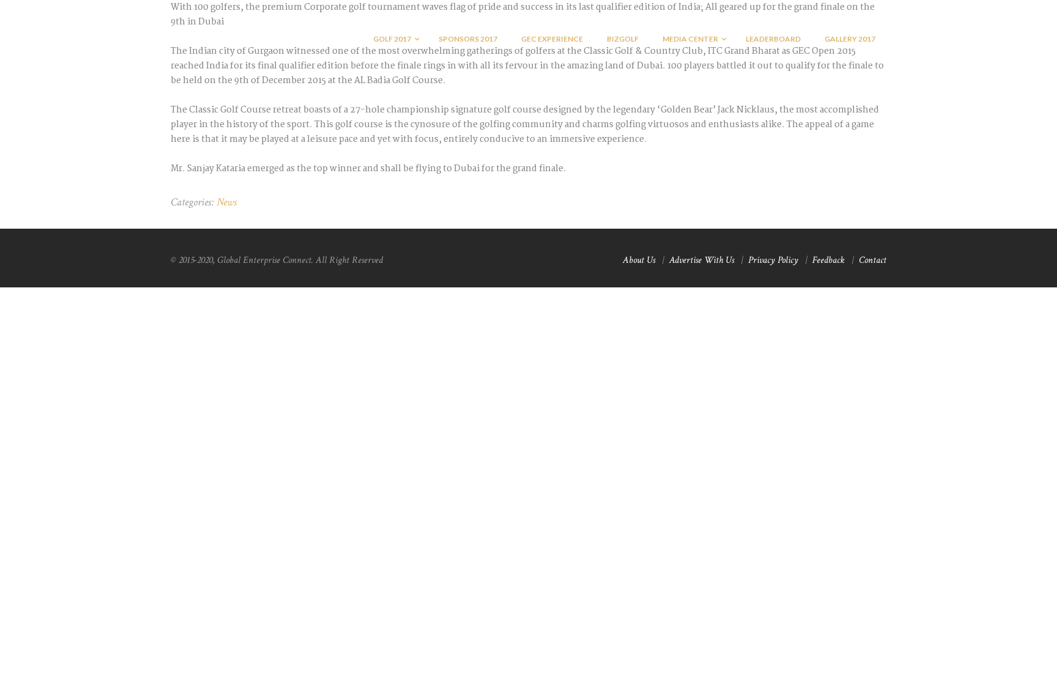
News (227, 202)
